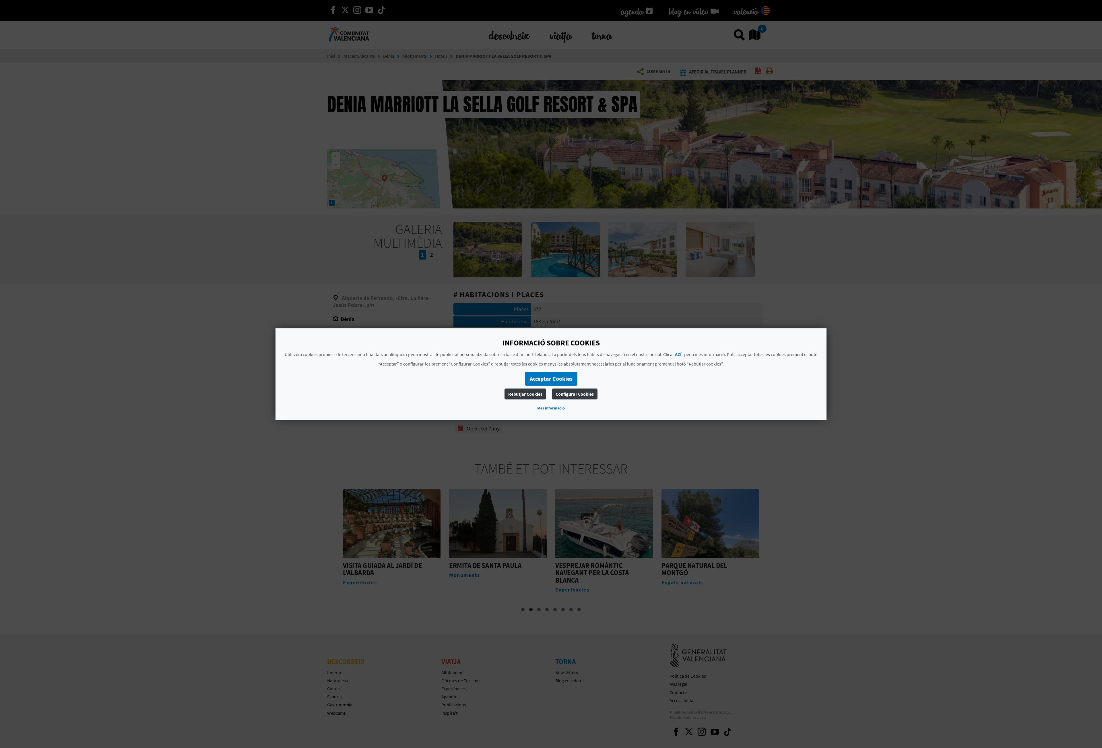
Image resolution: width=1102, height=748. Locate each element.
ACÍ (678, 354)
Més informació (551, 408)
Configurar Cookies (575, 394)
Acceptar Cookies (551, 378)
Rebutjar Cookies (525, 394)
